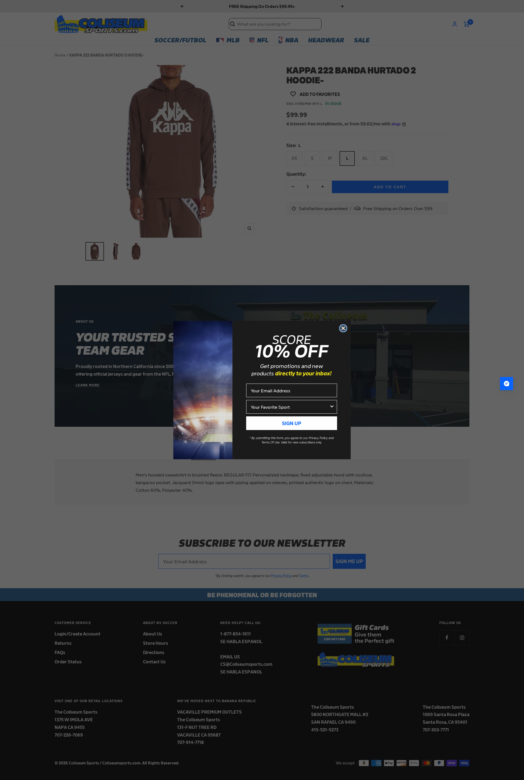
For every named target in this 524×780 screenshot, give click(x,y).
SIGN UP (291, 423)
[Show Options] (332, 406)
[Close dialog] (343, 328)
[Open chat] (506, 383)
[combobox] (290, 406)
